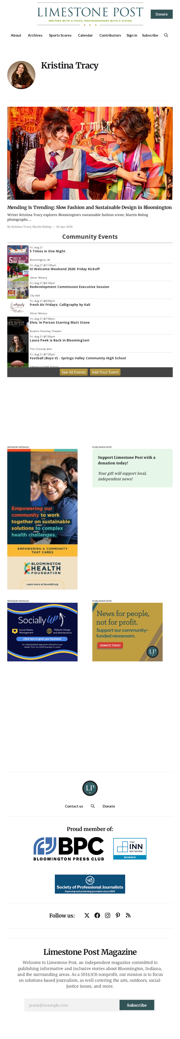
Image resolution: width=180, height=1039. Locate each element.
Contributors (110, 35)
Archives (35, 35)
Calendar (85, 35)
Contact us (74, 806)
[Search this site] (166, 35)
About (16, 35)
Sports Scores (60, 35)
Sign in (132, 35)
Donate (162, 14)
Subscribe (150, 35)
